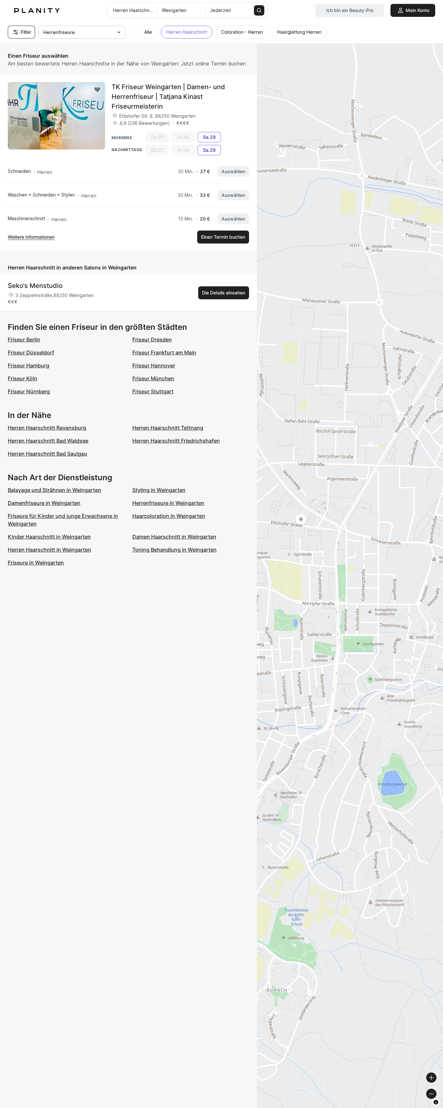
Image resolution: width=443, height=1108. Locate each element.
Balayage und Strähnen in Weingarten (54, 490)
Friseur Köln (22, 378)
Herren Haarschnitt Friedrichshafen (176, 440)
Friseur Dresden (152, 339)
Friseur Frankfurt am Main (164, 352)
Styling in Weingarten (159, 490)
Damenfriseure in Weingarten (44, 503)
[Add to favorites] (97, 90)
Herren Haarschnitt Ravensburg (47, 427)
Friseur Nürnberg (29, 391)
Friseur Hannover (153, 365)
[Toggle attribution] (436, 1102)
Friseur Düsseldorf (31, 352)
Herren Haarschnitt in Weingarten (49, 549)
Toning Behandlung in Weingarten (174, 549)
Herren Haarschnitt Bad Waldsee (48, 440)
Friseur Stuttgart (153, 391)
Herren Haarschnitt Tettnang (167, 427)
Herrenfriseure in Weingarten (168, 503)
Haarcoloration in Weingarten (168, 516)
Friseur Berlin (24, 339)
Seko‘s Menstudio (35, 286)
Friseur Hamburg (28, 365)
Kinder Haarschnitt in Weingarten (49, 536)
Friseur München (153, 378)
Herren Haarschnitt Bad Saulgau (47, 453)
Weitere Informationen (31, 237)
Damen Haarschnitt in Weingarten (174, 536)
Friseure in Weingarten (36, 562)
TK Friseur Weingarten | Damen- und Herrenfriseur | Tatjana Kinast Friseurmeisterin (168, 96)
